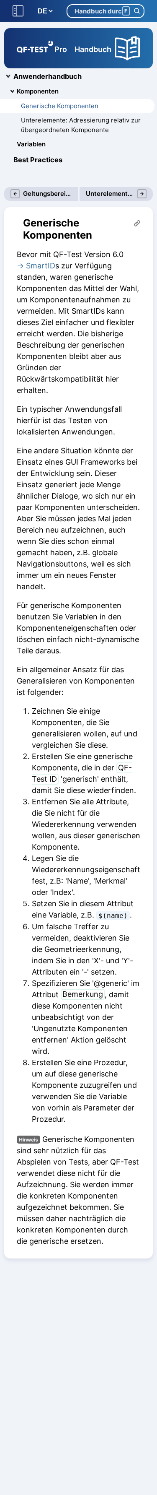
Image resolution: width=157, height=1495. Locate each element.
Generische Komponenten (59, 106)
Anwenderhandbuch (47, 76)
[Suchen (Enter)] (137, 11)
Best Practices (37, 160)
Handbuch (93, 49)
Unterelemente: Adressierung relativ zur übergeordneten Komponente (81, 125)
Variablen (31, 144)
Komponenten (38, 91)
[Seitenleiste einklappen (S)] (18, 11)
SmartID (40, 265)
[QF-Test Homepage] (35, 48)
